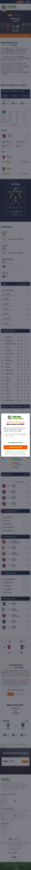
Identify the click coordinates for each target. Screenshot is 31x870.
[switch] (4, 434)
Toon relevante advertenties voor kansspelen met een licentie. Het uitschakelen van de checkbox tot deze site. (15, 434)
